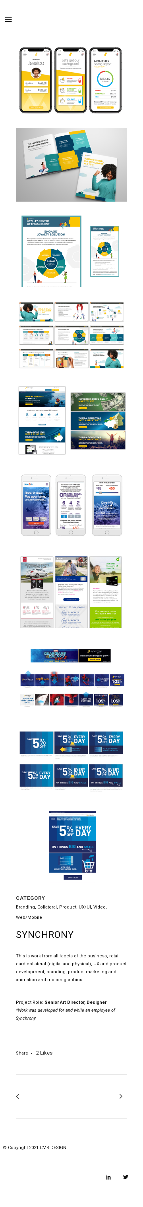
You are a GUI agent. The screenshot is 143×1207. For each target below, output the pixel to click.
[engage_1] (71, 207)
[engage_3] (71, 378)
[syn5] (71, 804)
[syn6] (71, 888)
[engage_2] (71, 292)
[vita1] (71, 122)
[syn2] (71, 463)
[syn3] (71, 548)
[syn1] (71, 633)
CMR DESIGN (53, 1147)
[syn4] (71, 718)
